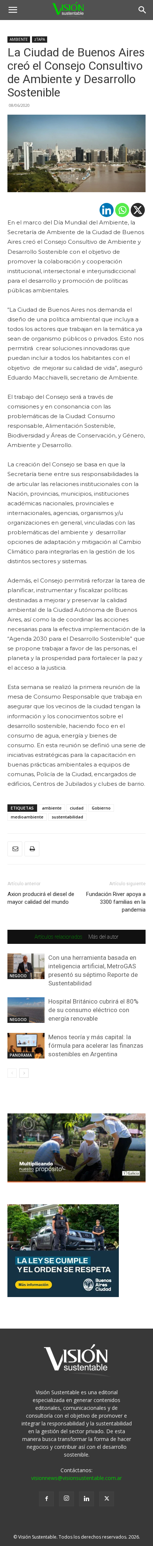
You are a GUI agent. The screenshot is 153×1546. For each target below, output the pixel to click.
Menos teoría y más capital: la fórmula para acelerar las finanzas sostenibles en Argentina (95, 1045)
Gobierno (101, 808)
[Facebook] (46, 1498)
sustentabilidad (67, 817)
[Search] (142, 10)
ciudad (77, 808)
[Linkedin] (107, 210)
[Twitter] (106, 1498)
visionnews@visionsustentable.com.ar (76, 1477)
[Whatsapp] (122, 210)
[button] (13, 10)
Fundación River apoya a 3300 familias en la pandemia (116, 902)
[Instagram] (66, 1498)
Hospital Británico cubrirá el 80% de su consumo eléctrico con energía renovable (93, 1010)
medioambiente (27, 817)
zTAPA (39, 39)
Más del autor (103, 936)
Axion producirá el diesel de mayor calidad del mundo (40, 898)
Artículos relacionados (58, 936)
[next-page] (24, 1073)
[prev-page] (12, 1073)
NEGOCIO (18, 975)
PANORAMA (21, 1055)
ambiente (52, 808)
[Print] (32, 848)
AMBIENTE (19, 39)
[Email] (14, 848)
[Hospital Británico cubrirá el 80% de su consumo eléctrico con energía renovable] (26, 1010)
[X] (138, 210)
